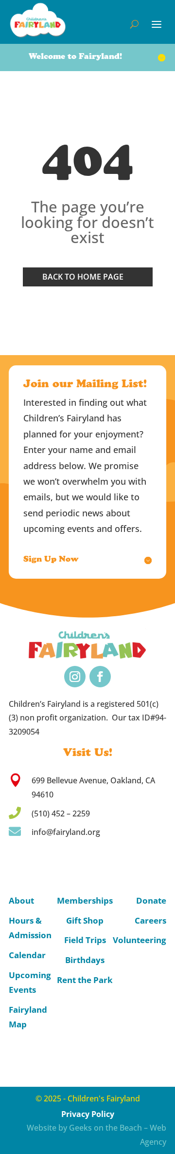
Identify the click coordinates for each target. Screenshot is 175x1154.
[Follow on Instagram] (75, 676)
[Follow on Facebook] (100, 676)
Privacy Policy (87, 1114)
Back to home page (82, 276)
